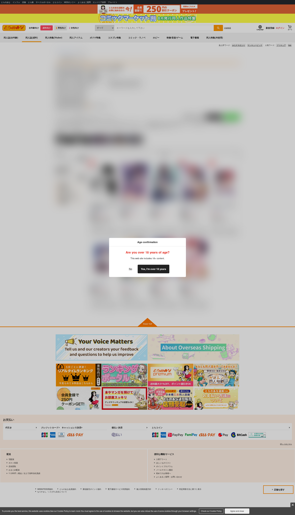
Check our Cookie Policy (211, 511)
